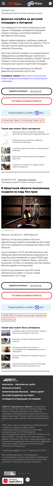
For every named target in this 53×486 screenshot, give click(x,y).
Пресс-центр (37, 392)
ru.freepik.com (7, 230)
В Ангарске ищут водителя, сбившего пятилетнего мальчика (27, 141)
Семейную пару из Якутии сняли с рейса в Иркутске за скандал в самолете (29, 332)
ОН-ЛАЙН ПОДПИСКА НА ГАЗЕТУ (18, 395)
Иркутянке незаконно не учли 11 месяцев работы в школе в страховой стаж (28, 365)
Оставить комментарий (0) (27, 101)
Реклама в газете (11, 388)
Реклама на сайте (25, 384)
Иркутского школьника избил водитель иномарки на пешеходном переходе (24, 78)
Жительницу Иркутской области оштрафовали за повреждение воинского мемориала (29, 349)
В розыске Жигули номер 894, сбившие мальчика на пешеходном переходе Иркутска (30, 133)
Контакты (7, 384)
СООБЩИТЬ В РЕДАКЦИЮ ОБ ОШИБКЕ (21, 399)
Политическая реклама (15, 392)
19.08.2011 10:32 (7, 10)
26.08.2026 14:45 (8, 180)
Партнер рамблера (24, 473)
